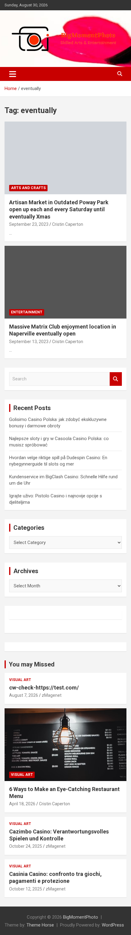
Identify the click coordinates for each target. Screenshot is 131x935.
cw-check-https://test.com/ (44, 687)
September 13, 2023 (28, 341)
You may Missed (32, 664)
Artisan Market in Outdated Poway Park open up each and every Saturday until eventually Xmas (58, 209)
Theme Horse (40, 925)
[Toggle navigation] (13, 74)
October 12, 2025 (25, 889)
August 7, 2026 (23, 695)
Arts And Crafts (28, 188)
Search (116, 379)
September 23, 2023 (28, 224)
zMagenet (52, 695)
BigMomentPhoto (80, 917)
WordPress (113, 925)
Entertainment (26, 312)
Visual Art (20, 680)
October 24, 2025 (25, 846)
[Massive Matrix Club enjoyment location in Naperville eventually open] (65, 282)
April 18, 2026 (22, 803)
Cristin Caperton (67, 224)
